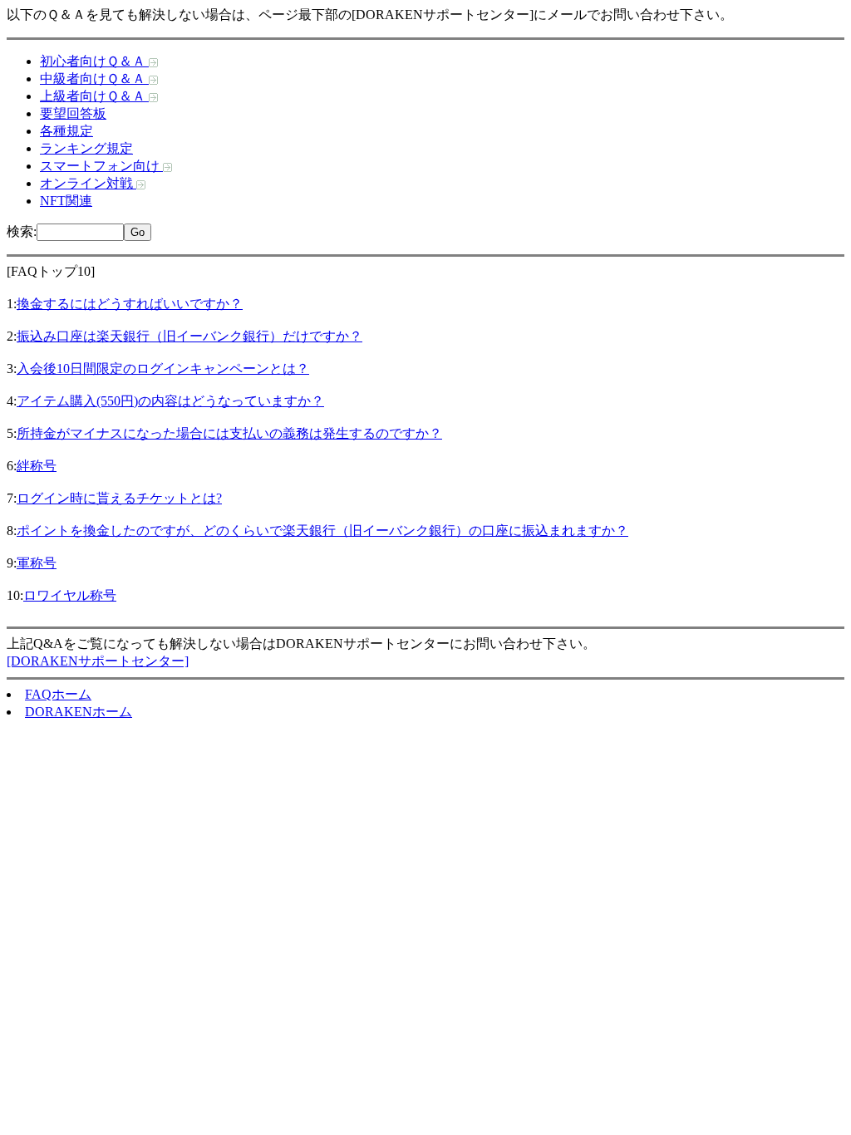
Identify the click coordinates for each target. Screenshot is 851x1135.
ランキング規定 (86, 148)
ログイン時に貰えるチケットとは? (119, 498)
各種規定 (66, 131)
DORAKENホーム (78, 712)
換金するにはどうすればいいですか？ (130, 304)
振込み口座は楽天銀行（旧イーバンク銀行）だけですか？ (189, 336)
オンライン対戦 (88, 183)
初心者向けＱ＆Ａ (94, 61)
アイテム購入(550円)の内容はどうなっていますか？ (170, 401)
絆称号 (37, 466)
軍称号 (37, 563)
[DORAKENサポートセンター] (98, 661)
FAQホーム (58, 694)
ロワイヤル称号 (69, 595)
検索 (20, 231)
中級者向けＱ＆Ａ (94, 78)
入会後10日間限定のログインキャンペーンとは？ (163, 368)
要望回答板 (73, 113)
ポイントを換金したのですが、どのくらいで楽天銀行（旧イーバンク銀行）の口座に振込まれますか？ (322, 530)
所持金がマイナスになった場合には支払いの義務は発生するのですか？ (229, 433)
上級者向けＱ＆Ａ (94, 96)
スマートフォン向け (101, 166)
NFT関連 (66, 201)
